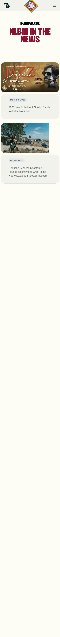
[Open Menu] (54, 5)
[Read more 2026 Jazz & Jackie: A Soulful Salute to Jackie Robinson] (30, 90)
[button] (6, 5)
